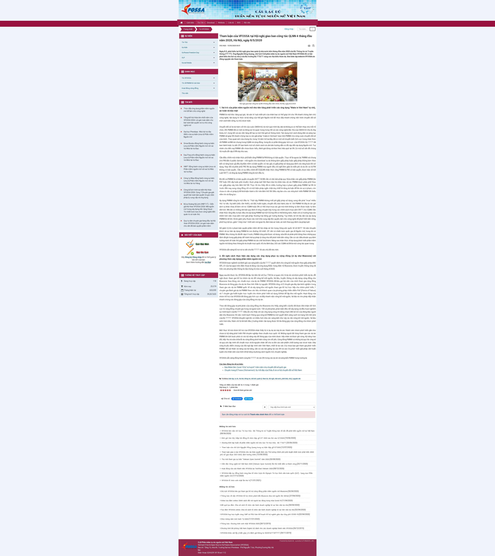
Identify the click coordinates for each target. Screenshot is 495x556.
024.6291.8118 (213, 553)
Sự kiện (184, 47)
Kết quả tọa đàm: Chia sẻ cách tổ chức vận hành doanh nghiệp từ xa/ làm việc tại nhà (254, 505)
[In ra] (309, 46)
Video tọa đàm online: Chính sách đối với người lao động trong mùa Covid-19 (251, 501)
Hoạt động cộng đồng (190, 88)
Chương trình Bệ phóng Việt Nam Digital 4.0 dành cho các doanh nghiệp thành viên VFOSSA (257, 528)
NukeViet (291, 541)
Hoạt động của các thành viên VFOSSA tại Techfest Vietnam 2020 (247, 469)
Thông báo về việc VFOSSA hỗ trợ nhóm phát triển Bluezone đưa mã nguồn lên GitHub (255, 496)
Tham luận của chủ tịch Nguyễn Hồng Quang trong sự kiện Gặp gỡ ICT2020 (251, 447)
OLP (183, 58)
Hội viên (247, 23)
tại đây (208, 262)
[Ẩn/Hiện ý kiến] (265, 407)
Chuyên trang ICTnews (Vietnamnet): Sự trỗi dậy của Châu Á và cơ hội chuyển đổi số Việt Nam (263, 370)
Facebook (238, 399)
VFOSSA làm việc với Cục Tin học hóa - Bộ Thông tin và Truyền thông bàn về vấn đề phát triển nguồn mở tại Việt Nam (268, 431)
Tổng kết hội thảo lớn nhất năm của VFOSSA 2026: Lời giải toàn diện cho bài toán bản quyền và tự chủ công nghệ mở (198, 121)
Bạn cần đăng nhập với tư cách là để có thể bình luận (253, 414)
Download (210, 23)
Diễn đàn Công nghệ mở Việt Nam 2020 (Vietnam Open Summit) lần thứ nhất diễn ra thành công (259, 464)
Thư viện (185, 93)
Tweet (250, 399)
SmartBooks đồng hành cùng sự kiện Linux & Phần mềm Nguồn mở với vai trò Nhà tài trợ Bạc (199, 146)
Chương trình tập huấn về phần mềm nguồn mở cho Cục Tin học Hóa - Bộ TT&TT (254, 443)
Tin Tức (200, 23)
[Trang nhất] (182, 22)
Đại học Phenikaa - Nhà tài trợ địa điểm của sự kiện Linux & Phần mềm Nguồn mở (198, 134)
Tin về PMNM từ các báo (191, 83)
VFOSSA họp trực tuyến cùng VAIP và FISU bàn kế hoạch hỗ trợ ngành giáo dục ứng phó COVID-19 (259, 514)
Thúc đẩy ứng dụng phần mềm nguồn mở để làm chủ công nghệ (199, 109)
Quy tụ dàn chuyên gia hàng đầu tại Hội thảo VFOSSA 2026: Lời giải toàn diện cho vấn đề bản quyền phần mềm (200, 223)
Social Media (187, 63)
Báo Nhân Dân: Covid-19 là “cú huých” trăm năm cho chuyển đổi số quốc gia (255, 367)
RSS (238, 23)
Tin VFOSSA (186, 78)
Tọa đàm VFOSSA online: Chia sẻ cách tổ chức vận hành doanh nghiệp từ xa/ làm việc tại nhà (257, 510)
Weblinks (221, 23)
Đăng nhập (288, 29)
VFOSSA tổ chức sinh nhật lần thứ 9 (236, 480)
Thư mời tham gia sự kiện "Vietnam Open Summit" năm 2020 (245, 459)
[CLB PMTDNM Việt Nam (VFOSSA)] (192, 9)
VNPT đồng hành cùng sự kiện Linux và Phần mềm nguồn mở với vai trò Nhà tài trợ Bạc (200, 169)
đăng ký (188, 257)
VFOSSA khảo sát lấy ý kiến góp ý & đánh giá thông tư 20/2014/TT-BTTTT (250, 533)
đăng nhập (196, 257)
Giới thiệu (190, 23)
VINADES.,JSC (309, 541)
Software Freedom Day (190, 53)
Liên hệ (231, 23)
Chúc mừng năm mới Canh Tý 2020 (234, 519)
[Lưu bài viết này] (313, 46)
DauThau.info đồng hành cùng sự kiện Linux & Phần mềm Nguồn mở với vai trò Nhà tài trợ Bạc (199, 157)
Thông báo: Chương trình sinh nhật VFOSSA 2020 (240, 524)
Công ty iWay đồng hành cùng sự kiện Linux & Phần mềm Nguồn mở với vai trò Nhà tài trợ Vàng (199, 180)
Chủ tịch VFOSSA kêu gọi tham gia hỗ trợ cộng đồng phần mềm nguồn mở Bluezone (254, 491)
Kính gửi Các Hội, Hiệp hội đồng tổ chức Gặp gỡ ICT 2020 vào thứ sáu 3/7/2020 (253, 438)
